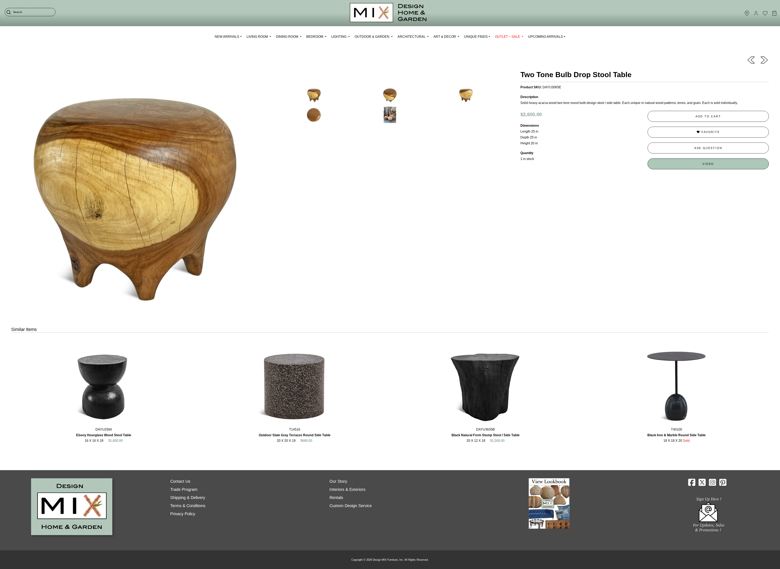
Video (708, 163)
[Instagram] (712, 484)
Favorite (710, 132)
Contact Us (180, 481)
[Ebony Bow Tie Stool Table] (764, 59)
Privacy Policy (182, 514)
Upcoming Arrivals (545, 36)
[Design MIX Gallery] (388, 13)
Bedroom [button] (315, 36)
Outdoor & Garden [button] (372, 36)
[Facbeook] (691, 484)
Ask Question (708, 148)
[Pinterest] (722, 484)
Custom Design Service (350, 505)
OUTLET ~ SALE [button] (508, 36)
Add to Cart (708, 116)
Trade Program (183, 489)
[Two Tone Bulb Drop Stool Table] (751, 59)
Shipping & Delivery (187, 497)
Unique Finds (476, 36)
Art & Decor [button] (445, 36)
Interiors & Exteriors (347, 489)
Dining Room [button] (287, 36)
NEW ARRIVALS (227, 36)
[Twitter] (702, 484)
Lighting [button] (339, 36)
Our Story (338, 481)
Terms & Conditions (187, 505)
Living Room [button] (258, 36)
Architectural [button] (412, 36)
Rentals (336, 497)
